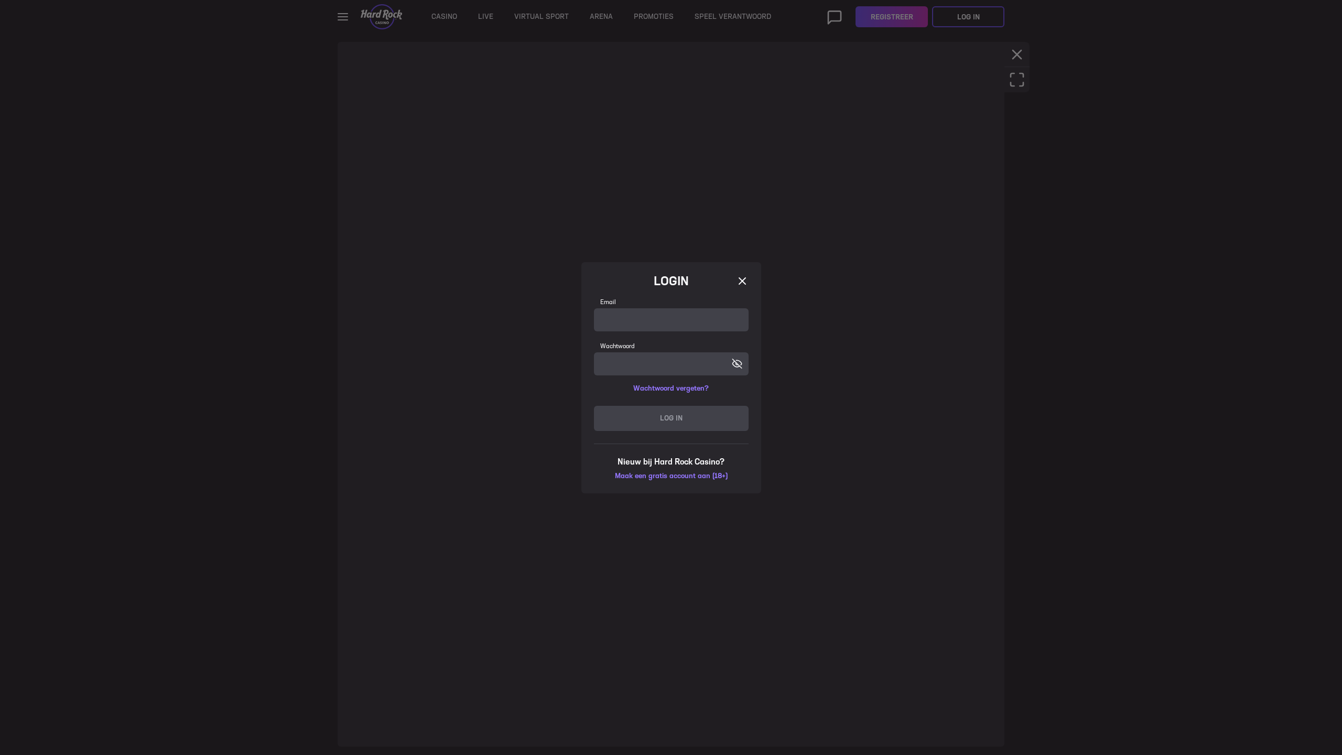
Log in (671, 418)
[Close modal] (742, 281)
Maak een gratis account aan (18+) (671, 475)
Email (608, 302)
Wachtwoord (617, 346)
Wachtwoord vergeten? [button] (671, 388)
